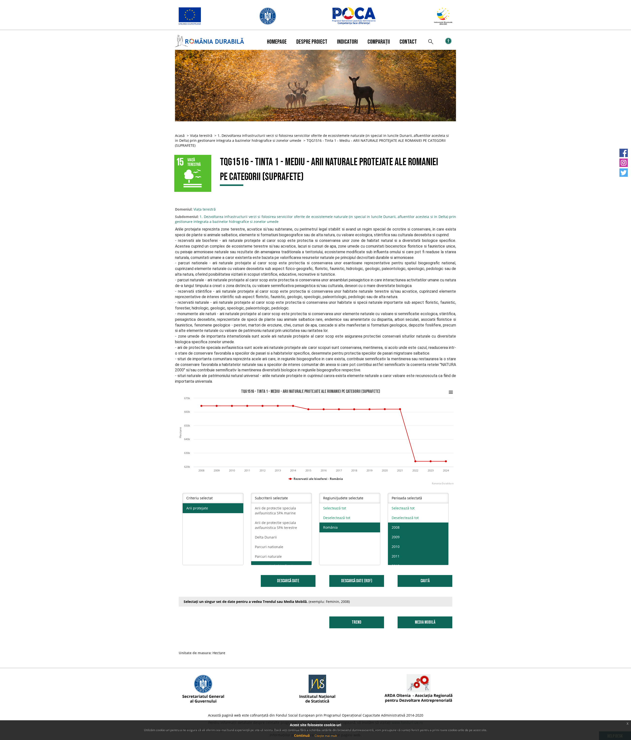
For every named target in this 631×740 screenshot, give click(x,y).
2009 (396, 537)
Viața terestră (201, 135)
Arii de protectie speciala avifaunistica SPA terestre (276, 525)
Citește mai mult (326, 736)
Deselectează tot (336, 517)
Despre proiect (311, 41)
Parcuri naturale (268, 556)
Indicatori (347, 41)
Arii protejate (197, 508)
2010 (396, 546)
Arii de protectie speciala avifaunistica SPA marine (275, 510)
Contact (408, 41)
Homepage (277, 41)
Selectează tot (334, 508)
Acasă (180, 135)
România (330, 527)
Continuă (302, 735)
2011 (396, 556)
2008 (396, 527)
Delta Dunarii (266, 537)
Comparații (379, 41)
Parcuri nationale (269, 546)
